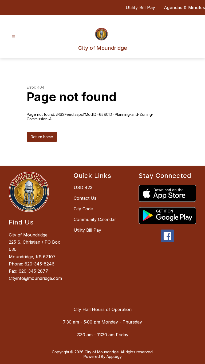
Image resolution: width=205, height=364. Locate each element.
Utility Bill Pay (140, 7)
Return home (42, 136)
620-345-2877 (33, 271)
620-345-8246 (39, 264)
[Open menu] (14, 37)
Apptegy (114, 356)
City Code (83, 208)
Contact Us (85, 198)
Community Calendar (95, 219)
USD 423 (83, 187)
